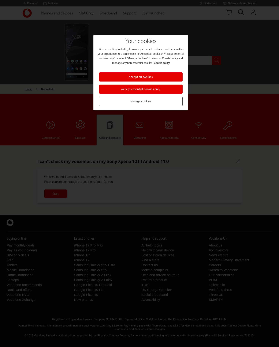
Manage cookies (140, 101)
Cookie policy (162, 63)
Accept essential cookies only (140, 89)
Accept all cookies (141, 77)
